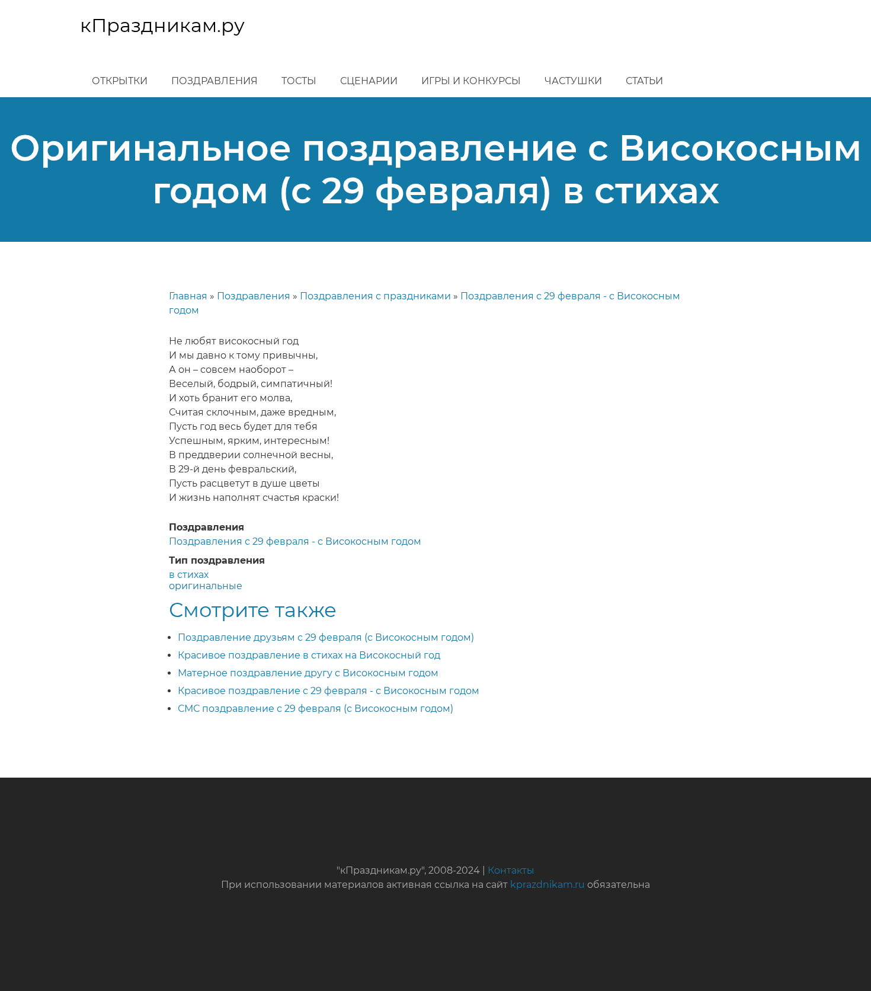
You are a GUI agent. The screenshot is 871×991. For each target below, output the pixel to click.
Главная (188, 296)
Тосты (298, 81)
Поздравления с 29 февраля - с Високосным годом (295, 541)
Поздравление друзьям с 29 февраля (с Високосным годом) (326, 637)
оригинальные (205, 586)
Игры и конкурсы (471, 81)
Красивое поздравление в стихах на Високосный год (309, 655)
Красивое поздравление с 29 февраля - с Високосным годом (328, 690)
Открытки (120, 81)
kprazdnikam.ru (547, 884)
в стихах (189, 574)
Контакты (511, 870)
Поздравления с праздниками (375, 296)
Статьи (644, 81)
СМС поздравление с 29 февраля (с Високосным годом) (315, 708)
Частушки (573, 81)
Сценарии (369, 81)
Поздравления (214, 81)
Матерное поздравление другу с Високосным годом (308, 673)
